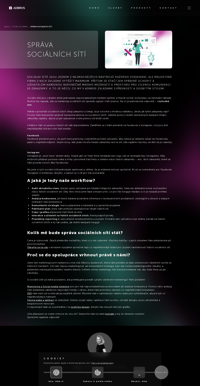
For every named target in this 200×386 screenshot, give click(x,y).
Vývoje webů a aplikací (40, 300)
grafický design (80, 307)
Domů (94, 8)
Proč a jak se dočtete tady (102, 363)
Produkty (141, 8)
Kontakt (169, 8)
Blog (7, 27)
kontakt (109, 313)
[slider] (56, 372)
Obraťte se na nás (37, 247)
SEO (29, 293)
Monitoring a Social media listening (48, 286)
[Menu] (189, 8)
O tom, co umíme (19, 27)
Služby (115, 8)
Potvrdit (161, 372)
